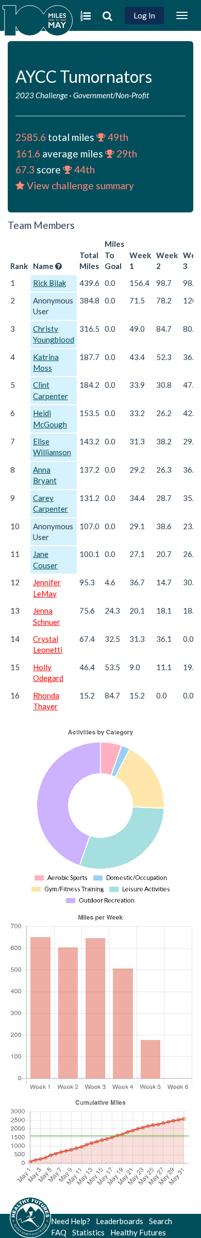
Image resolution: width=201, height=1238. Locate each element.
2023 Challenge (41, 95)
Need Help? (70, 1221)
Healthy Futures (138, 1232)
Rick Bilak (49, 283)
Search (160, 1221)
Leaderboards (119, 1221)
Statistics (88, 1232)
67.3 (25, 169)
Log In (144, 15)
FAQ (58, 1232)
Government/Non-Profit (111, 95)
